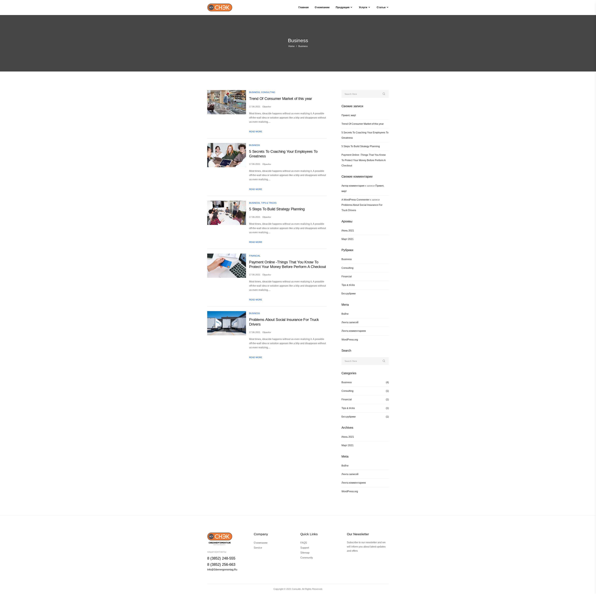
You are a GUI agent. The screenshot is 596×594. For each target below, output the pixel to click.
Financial (346, 276)
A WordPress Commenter (355, 199)
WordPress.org (349, 339)
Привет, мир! (348, 115)
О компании (260, 542)
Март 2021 (347, 239)
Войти (344, 314)
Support (304, 547)
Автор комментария (352, 185)
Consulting (347, 268)
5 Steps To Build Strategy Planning (360, 146)
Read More (255, 131)
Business (346, 259)
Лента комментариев (353, 331)
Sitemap (304, 552)
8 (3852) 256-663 (221, 564)
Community (306, 557)
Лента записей (349, 322)
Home (291, 46)
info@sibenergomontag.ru (222, 569)
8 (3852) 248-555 (221, 558)
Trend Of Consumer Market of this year (362, 124)
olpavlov (266, 106)
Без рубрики (348, 293)
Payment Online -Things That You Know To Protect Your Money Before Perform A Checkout (363, 160)
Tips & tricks (348, 285)
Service (258, 547)
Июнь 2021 (347, 230)
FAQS (303, 542)
